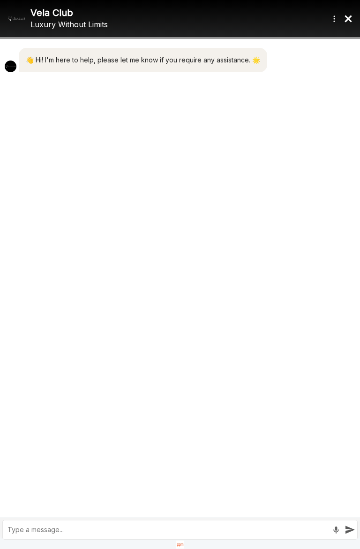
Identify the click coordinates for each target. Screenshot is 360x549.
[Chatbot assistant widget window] (180, 274)
